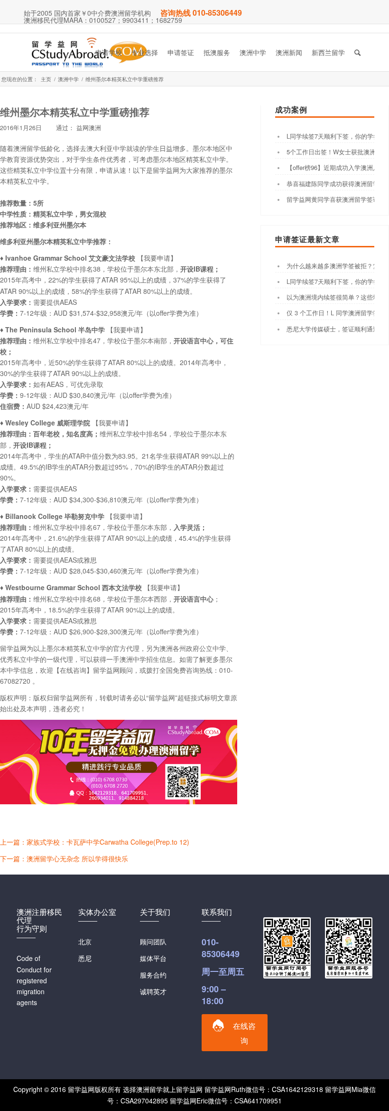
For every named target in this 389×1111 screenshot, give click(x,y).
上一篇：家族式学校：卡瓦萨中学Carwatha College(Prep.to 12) (94, 842)
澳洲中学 (68, 79)
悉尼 (85, 958)
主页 (46, 79)
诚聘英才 (153, 991)
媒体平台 (153, 958)
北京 (85, 941)
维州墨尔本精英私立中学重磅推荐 (74, 111)
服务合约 (153, 974)
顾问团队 (153, 941)
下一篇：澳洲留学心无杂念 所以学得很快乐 (64, 858)
